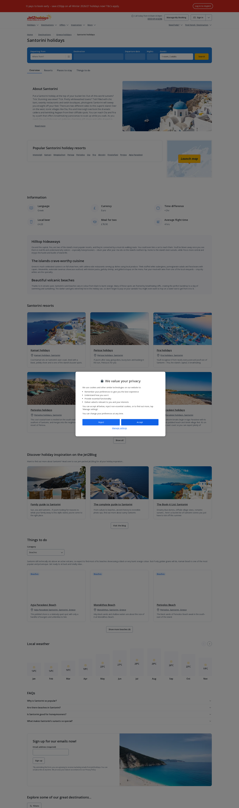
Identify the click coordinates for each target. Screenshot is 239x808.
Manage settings (119, 428)
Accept (140, 422)
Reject (101, 422)
